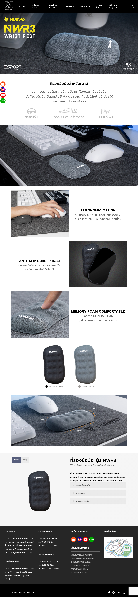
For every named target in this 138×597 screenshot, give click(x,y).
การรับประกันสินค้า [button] (83, 501)
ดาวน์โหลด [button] (80, 493)
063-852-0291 (52, 568)
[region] (40, 492)
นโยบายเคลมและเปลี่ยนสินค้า (82, 558)
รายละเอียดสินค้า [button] (83, 485)
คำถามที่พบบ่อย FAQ (79, 569)
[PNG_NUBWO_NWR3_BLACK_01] (40, 492)
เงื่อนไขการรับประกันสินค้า (81, 554)
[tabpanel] (40, 492)
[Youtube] (3, 95)
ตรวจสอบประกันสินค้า (80, 565)
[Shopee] (3, 84)
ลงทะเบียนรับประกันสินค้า (81, 561)
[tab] (16, 460)
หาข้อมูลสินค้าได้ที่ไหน (79, 572)
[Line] (3, 100)
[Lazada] (3, 89)
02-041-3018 (52, 545)
